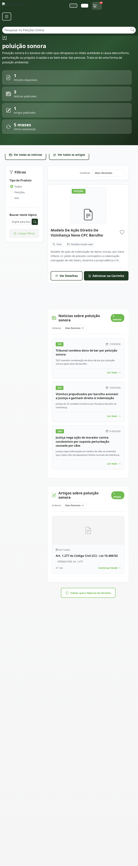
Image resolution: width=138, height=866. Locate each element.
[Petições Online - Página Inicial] (16, 6)
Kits (17, 198)
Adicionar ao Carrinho (108, 276)
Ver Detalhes (69, 276)
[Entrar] (84, 6)
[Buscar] (132, 29)
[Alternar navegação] (6, 16)
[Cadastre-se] (73, 6)
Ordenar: (85, 173)
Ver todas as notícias (28, 154)
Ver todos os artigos (71, 154)
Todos (18, 186)
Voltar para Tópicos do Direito (90, 593)
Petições (20, 192)
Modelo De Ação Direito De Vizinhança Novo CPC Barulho (77, 233)
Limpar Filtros (26, 233)
